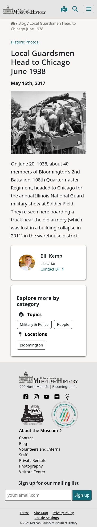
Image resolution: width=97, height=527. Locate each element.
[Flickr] (57, 395)
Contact (26, 437)
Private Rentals (32, 460)
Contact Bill (50, 269)
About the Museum (39, 430)
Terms (24, 513)
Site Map (41, 513)
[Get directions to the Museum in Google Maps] (64, 9)
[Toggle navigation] (88, 9)
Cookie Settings (47, 517)
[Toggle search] (75, 8)
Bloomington (31, 345)
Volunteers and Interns (39, 449)
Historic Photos (24, 42)
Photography (31, 466)
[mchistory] (24, 8)
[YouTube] (46, 395)
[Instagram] (36, 395)
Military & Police (34, 324)
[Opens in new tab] (32, 414)
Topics (34, 314)
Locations (36, 334)
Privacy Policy (63, 513)
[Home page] (13, 23)
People (63, 324)
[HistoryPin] (67, 395)
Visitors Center (32, 471)
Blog (22, 23)
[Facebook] (26, 395)
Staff (23, 454)
